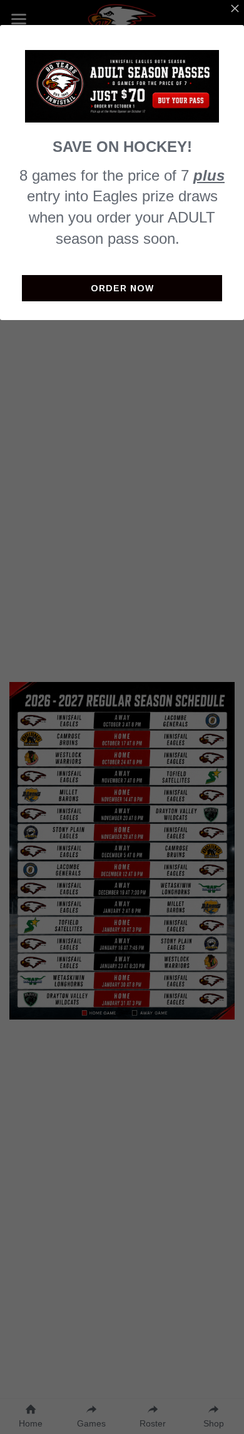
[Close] (234, 9)
